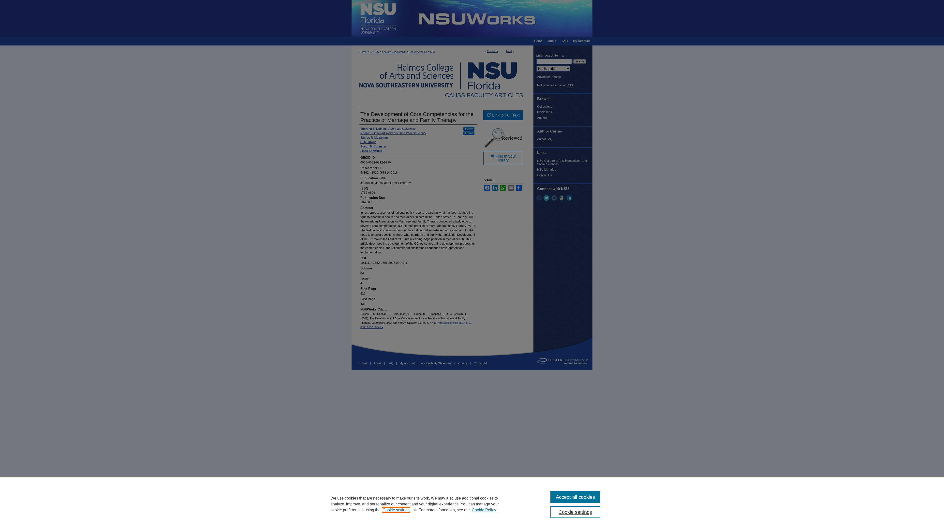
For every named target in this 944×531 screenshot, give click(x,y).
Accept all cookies (575, 497)
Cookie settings (396, 510)
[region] (472, 504)
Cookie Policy (484, 510)
